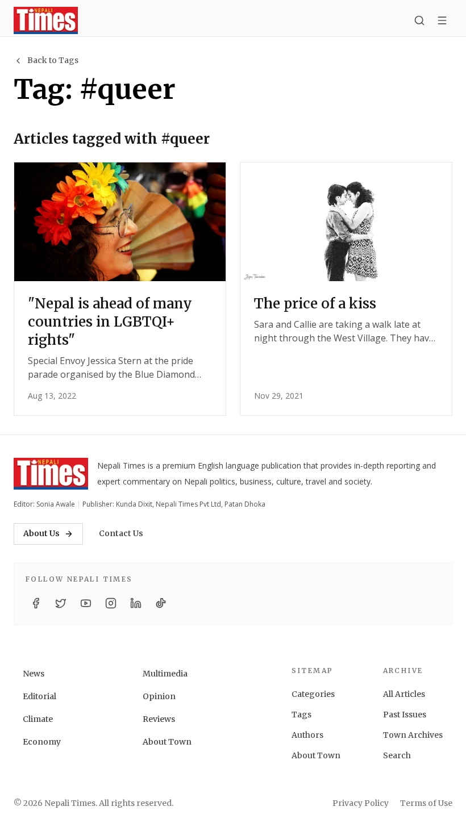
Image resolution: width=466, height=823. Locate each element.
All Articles (404, 694)
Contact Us (121, 533)
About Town (167, 742)
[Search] (419, 20)
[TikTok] (161, 603)
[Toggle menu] (442, 20)
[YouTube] (86, 603)
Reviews (159, 719)
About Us (41, 533)
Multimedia (165, 674)
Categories (313, 694)
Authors (307, 735)
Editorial (39, 696)
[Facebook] (36, 603)
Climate (38, 719)
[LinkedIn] (136, 603)
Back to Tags (52, 60)
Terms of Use (426, 803)
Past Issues (404, 714)
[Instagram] (111, 603)
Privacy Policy (360, 803)
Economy (42, 742)
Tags (301, 714)
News (33, 674)
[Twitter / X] (61, 603)
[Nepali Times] (51, 474)
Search (397, 755)
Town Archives (413, 735)
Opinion (159, 696)
